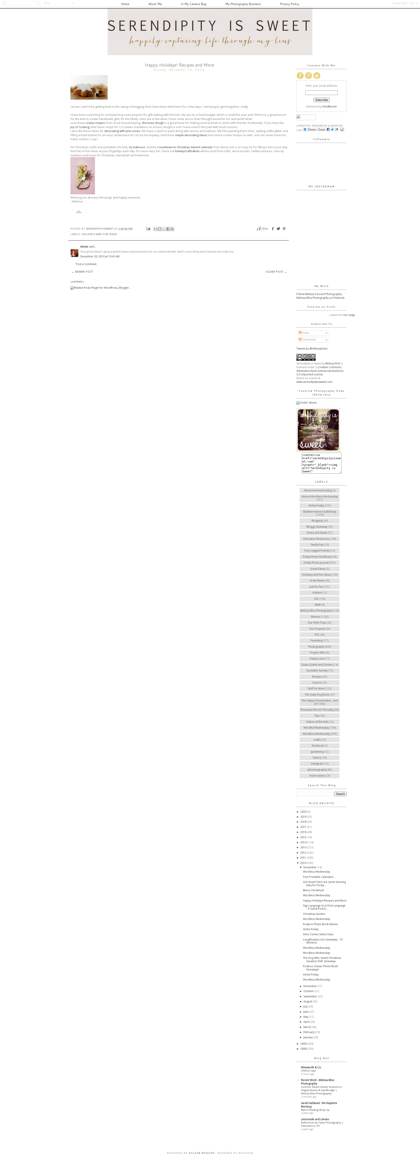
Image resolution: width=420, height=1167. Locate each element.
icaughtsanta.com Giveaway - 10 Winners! (323, 941)
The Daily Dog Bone (317, 694)
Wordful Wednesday (316, 727)
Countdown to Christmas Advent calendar (185, 147)
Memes (315, 617)
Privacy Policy (289, 4)
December (310, 867)
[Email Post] (148, 228)
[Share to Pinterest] (172, 229)
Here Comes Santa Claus (318, 934)
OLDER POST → (276, 272)
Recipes (317, 676)
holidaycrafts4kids (187, 151)
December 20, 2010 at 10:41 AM (99, 256)
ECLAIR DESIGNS (201, 1153)
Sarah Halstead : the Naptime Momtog (319, 1104)
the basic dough (153, 123)
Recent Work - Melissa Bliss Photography (317, 1081)
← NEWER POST (82, 272)
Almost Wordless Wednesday (319, 496)
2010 (303, 863)
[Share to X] (164, 229)
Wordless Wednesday (316, 734)
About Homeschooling (318, 490)
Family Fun (317, 545)
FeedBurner (329, 106)
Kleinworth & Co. (311, 1067)
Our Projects (317, 629)
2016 (303, 832)
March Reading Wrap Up (315, 1109)
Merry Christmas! (313, 890)
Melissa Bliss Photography (316, 610)
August (308, 1001)
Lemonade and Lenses (315, 1119)
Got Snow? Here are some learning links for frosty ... (324, 883)
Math (318, 604)
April (306, 1022)
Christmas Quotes (314, 914)
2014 (303, 842)
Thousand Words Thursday (317, 710)
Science (317, 682)
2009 (303, 1044)
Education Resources (316, 539)
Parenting (316, 640)
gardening (317, 752)
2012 (303, 852)
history (317, 757)
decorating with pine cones (122, 131)
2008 (303, 1049)
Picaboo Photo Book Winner (320, 924)
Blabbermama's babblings (319, 511)
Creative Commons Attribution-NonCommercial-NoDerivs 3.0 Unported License (319, 370)
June (306, 1012)
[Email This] (155, 229)
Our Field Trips (317, 622)
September (310, 996)
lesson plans (317, 775)
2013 (303, 847)
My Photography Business (243, 4)
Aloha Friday (316, 505)
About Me (155, 4)
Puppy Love (317, 658)
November (310, 986)
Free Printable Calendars (318, 877)
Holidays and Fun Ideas (99, 234)
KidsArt (317, 592)
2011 (303, 857)
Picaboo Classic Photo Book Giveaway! (320, 967)
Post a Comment (86, 264)
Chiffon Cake (308, 1070)
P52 (317, 634)
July (305, 1006)
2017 (303, 827)
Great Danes (318, 569)
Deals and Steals (317, 532)
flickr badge (349, 314)
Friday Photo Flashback (317, 557)
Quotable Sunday (317, 670)
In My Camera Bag (193, 4)
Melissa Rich (332, 363)
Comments (308, 339)
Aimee (84, 246)
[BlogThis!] (160, 229)
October (309, 991)
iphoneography (317, 770)
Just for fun (316, 587)
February (309, 1032)
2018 (303, 822)
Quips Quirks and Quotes (317, 664)
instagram (317, 763)
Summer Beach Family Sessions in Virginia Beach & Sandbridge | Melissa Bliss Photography (321, 1090)
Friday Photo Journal (316, 562)
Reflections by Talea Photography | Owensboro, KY (322, 1124)
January (308, 1037)
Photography (316, 647)
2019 (303, 817)
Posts (305, 333)
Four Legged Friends (317, 550)
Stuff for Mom (316, 688)
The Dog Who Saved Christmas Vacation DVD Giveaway (322, 959)
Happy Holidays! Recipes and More (324, 900)
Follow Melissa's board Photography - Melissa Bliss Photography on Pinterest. (320, 296)
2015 (303, 837)
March (307, 1027)
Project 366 (317, 652)
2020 (303, 812)
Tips (317, 715)
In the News (317, 580)
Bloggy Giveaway (316, 527)
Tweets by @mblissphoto (312, 348)
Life (316, 599)
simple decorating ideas (191, 135)
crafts (316, 740)
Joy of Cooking (79, 127)
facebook (318, 745)
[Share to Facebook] (168, 229)
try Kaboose (137, 147)
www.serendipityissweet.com (314, 382)
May (306, 1017)
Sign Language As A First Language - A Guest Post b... (324, 907)
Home (125, 4)
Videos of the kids (317, 722)
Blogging (317, 520)
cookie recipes (95, 123)
